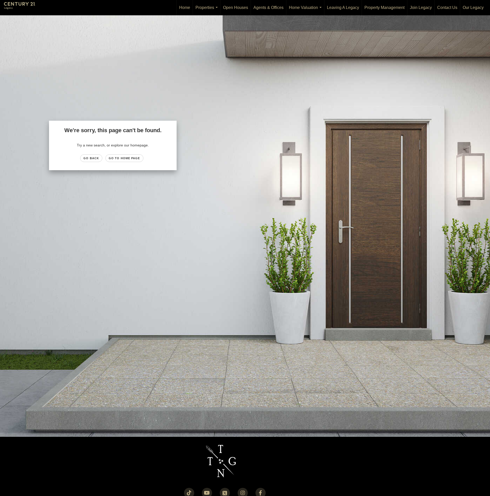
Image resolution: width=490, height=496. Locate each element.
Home (184, 7)
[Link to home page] (22, 7)
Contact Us (447, 7)
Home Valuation (306, 10)
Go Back (91, 158)
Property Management (384, 7)
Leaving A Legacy (343, 7)
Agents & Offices (268, 7)
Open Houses (235, 7)
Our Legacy (473, 7)
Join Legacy (421, 7)
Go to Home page (124, 158)
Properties (207, 10)
